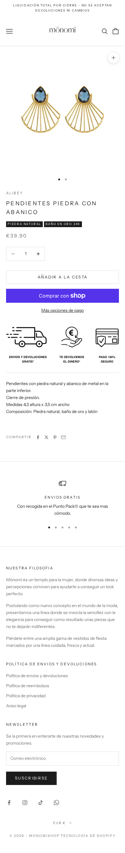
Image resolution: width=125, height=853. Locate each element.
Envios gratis (62, 497)
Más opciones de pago (62, 310)
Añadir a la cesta (63, 277)
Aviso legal (16, 705)
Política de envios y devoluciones (37, 675)
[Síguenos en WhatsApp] (56, 803)
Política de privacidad (26, 695)
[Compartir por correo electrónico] (63, 437)
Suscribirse (31, 778)
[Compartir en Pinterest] (54, 437)
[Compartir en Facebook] (37, 437)
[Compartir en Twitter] (46, 437)
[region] (62, 498)
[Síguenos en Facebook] (9, 803)
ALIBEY (14, 193)
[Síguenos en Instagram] (25, 803)
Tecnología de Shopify (88, 836)
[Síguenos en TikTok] (41, 803)
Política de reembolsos (27, 685)
